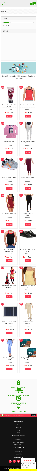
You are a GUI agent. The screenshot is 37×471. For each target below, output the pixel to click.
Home (18, 424)
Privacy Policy (18, 439)
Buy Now (9, 116)
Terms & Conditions (18, 442)
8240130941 (25, 467)
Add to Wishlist (10, 102)
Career (18, 430)
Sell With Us (18, 451)
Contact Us (18, 454)
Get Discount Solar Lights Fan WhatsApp (20, 470)
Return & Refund (18, 444)
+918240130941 (31, 463)
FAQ (18, 433)
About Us (18, 427)
